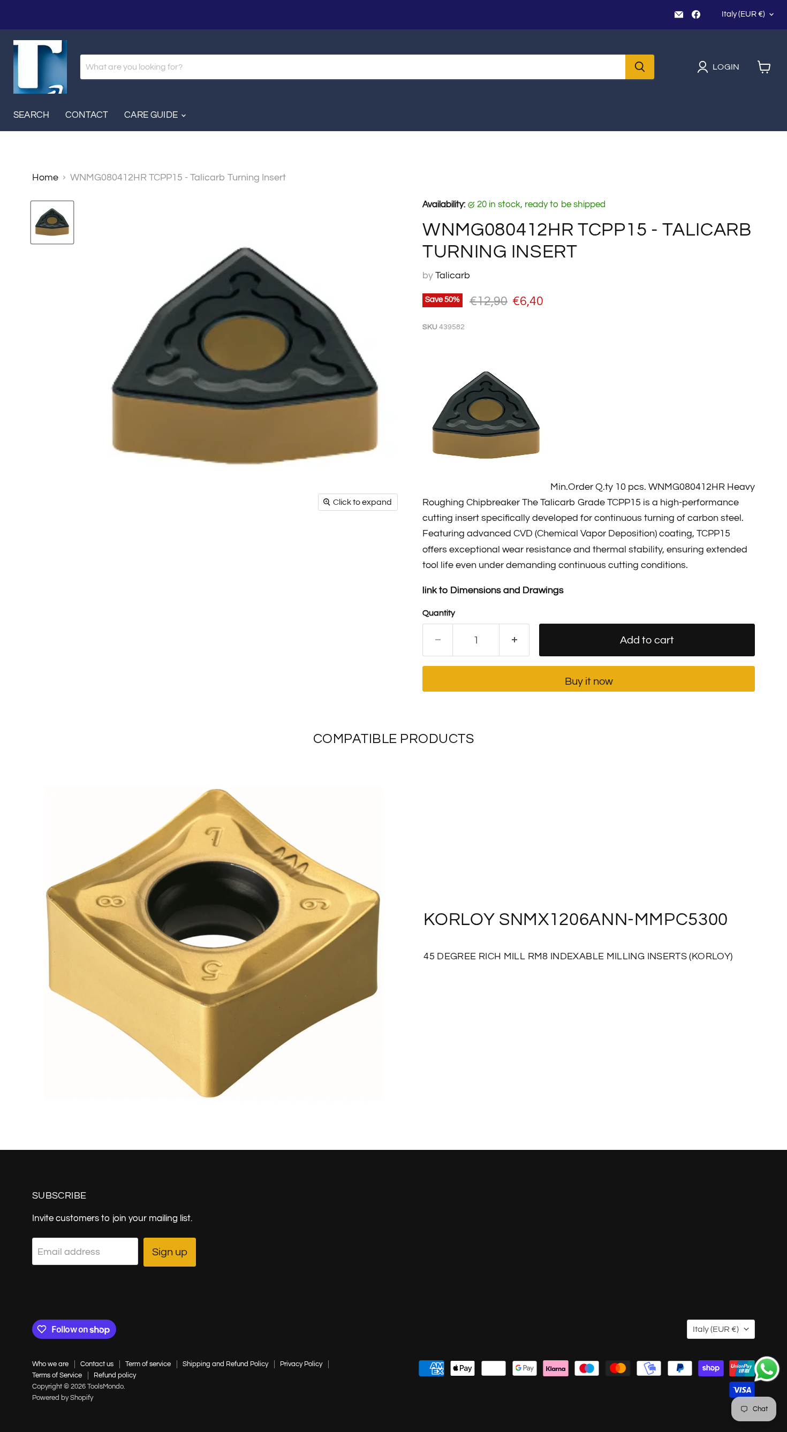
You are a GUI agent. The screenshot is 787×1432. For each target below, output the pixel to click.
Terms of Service (57, 1375)
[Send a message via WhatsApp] (767, 1369)
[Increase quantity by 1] (514, 640)
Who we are (50, 1364)
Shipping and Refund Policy (225, 1364)
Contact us (96, 1364)
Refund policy (115, 1375)
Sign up (169, 1251)
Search (31, 115)
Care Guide (152, 115)
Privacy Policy (301, 1364)
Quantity (438, 613)
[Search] (639, 67)
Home (45, 177)
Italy (743, 14)
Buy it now (589, 681)
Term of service (148, 1364)
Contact (86, 115)
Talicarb (452, 275)
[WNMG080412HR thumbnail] (52, 222)
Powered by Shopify (62, 1397)
